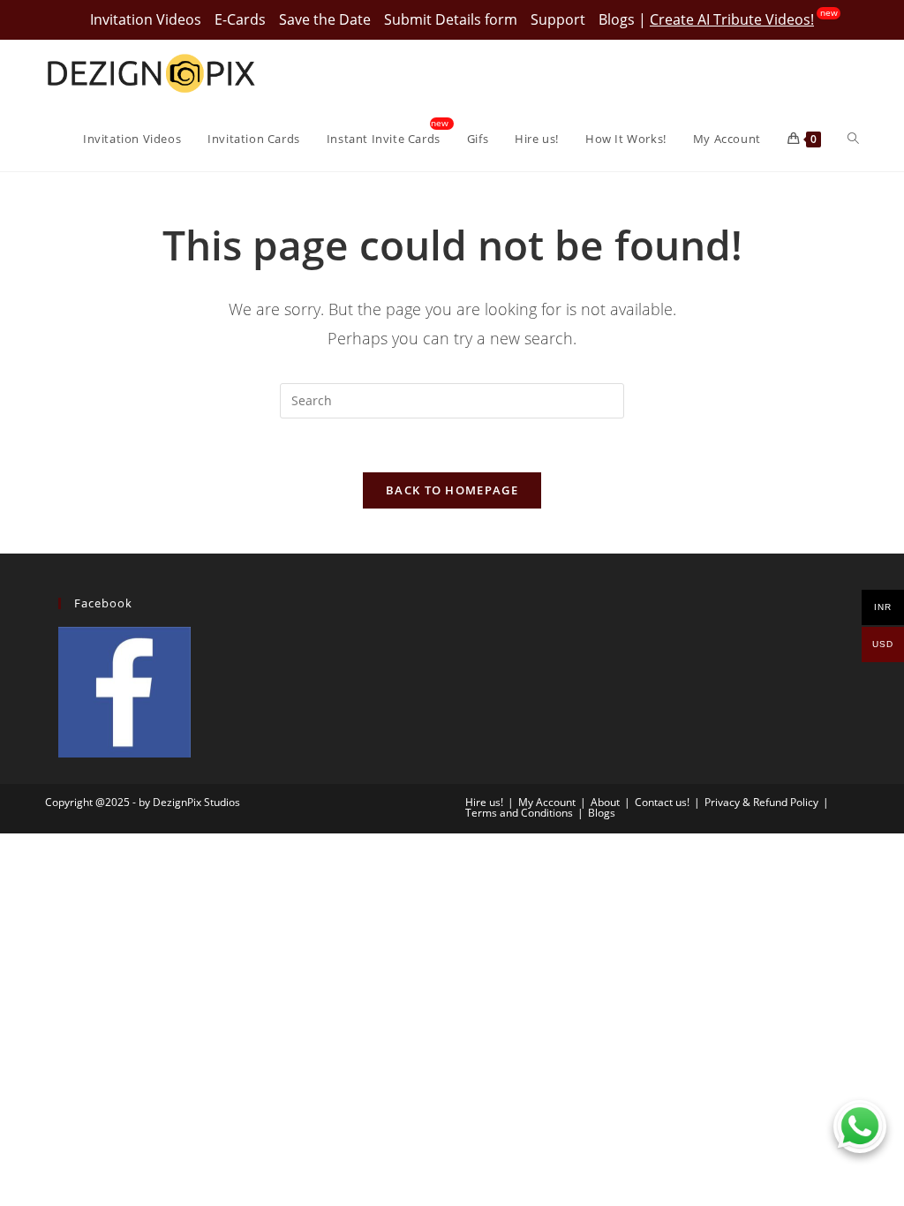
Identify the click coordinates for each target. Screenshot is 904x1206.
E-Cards (240, 19)
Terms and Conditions (519, 812)
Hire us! (484, 802)
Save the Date (325, 19)
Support (558, 19)
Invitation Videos (145, 19)
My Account (547, 802)
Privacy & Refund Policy (761, 802)
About (605, 802)
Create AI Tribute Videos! (732, 19)
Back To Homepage (452, 490)
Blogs (617, 19)
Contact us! (662, 802)
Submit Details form (450, 19)
